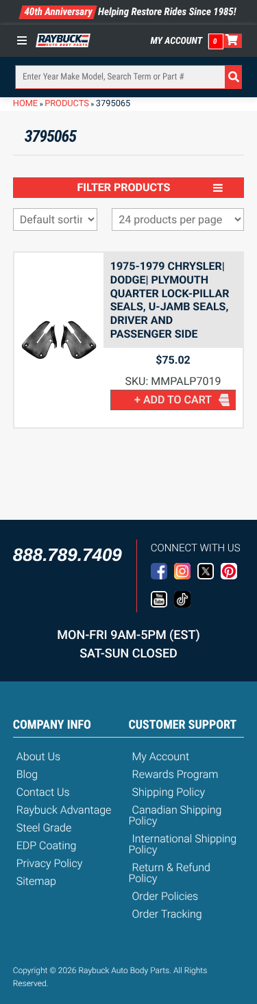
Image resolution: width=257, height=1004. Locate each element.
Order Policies (165, 896)
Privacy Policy (49, 863)
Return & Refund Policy (169, 873)
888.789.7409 (67, 554)
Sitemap (36, 881)
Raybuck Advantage (64, 809)
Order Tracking (167, 913)
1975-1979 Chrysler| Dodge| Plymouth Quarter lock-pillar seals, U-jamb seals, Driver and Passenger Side (170, 300)
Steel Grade (43, 827)
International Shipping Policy (183, 844)
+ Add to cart (173, 399)
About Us (38, 756)
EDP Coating (46, 845)
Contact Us (43, 792)
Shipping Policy (169, 792)
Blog (27, 774)
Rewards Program (175, 774)
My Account (177, 41)
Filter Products (124, 187)
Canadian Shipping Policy (175, 815)
